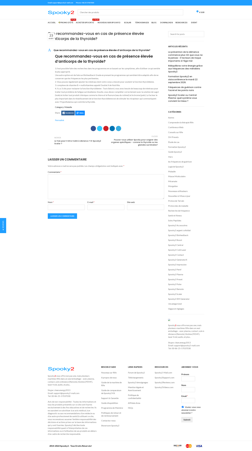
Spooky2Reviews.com (165, 382)
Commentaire (54, 172)
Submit (186, 419)
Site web (131, 202)
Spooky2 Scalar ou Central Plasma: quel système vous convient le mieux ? (182, 98)
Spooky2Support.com (164, 377)
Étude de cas (173, 142)
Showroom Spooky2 (110, 425)
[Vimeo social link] (202, 2)
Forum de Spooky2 (136, 372)
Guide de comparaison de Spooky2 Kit (111, 391)
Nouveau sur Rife (109, 372)
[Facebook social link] (187, 2)
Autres (171, 117)
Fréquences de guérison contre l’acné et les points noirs (184, 89)
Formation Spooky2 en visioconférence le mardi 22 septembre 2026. (183, 79)
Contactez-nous (108, 420)
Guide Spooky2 (175, 152)
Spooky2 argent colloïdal (179, 230)
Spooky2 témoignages (138, 382)
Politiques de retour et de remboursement (111, 414)
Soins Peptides (174, 220)
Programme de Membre (112, 408)
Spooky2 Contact (176, 255)
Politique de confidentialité (134, 396)
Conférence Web (175, 127)
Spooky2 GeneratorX (177, 259)
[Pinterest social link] (106, 128)
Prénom (185, 374)
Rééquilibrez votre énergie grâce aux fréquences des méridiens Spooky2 (185, 68)
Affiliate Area (134, 403)
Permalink (59, 120)
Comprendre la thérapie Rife (180, 122)
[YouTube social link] (196, 2)
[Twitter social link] (190, 2)
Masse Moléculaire (176, 176)
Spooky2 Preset (175, 279)
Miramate (172, 181)
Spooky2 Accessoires (177, 225)
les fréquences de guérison (180, 161)
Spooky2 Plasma (175, 274)
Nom (51, 202)
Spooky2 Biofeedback (178, 235)
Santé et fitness (175, 215)
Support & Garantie (110, 398)
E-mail (90, 202)
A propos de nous (109, 377)
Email (184, 396)
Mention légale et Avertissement (136, 388)
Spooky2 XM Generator (179, 299)
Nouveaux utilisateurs (178, 191)
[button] (106, 50)
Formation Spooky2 (177, 147)
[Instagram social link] (193, 2)
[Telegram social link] (118, 128)
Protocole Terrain (176, 201)
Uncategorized (175, 303)
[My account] (187, 12)
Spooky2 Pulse (174, 284)
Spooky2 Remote (176, 289)
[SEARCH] (179, 12)
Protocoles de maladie (178, 206)
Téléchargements (135, 377)
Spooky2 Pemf (174, 269)
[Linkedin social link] (199, 2)
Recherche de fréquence (179, 210)
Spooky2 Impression (177, 264)
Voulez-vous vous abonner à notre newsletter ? (191, 410)
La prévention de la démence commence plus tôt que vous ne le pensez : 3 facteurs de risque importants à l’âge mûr (185, 56)
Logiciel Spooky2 (176, 166)
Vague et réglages (176, 308)
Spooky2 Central (175, 245)
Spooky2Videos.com (164, 387)
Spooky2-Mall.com (163, 372)
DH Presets (173, 137)
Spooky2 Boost (175, 240)
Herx (170, 156)
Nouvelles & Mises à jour (179, 196)
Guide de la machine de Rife (111, 383)
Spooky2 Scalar (175, 294)
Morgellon (173, 186)
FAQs (130, 408)
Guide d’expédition (109, 403)
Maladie (172, 171)
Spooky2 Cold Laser (177, 250)
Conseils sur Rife (175, 132)
